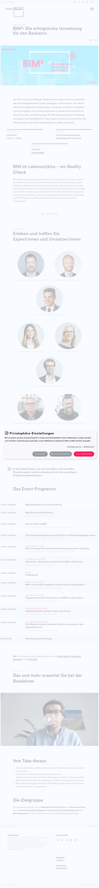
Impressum (89, 447)
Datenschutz (74, 447)
